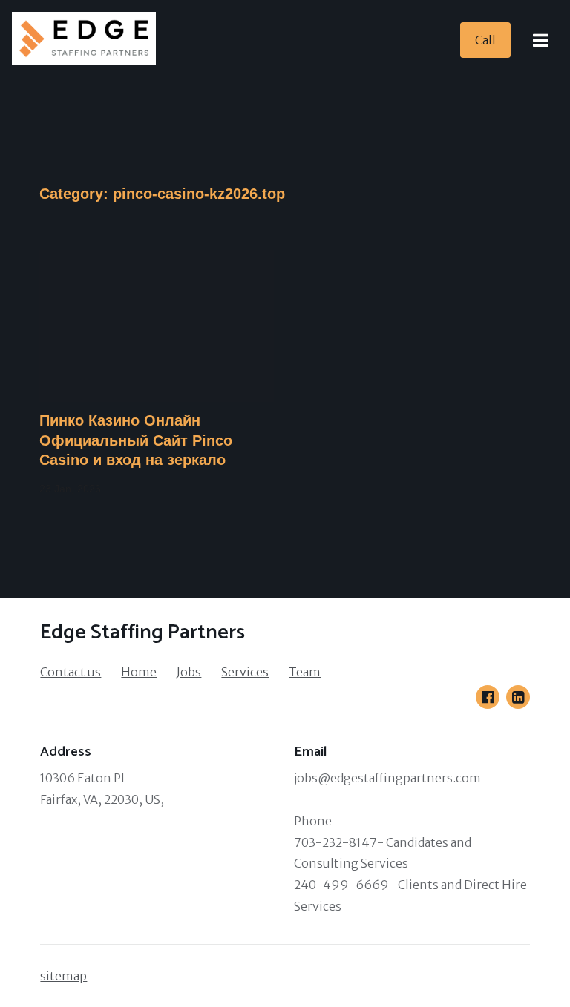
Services (245, 671)
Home (139, 671)
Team (305, 671)
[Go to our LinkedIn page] (518, 697)
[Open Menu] (540, 40)
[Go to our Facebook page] (487, 697)
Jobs (189, 671)
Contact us (70, 671)
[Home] (88, 40)
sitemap (63, 975)
